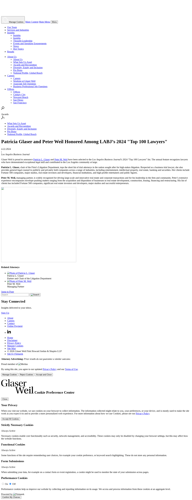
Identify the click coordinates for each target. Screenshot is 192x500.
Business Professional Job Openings (30, 86)
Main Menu (44, 22)
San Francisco (20, 102)
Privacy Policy (14, 343)
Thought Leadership (22, 41)
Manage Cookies (15, 346)
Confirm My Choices (11, 497)
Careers (10, 75)
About (10, 318)
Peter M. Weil (61, 159)
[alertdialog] (96, 439)
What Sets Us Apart (22, 62)
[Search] (2, 109)
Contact (11, 323)
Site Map (11, 348)
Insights (11, 32)
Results (10, 51)
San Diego (18, 100)
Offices (10, 89)
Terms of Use (71, 369)
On (6, 484)
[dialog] (96, 372)
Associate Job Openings (24, 83)
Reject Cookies (26, 374)
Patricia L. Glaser (41, 159)
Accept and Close (44, 374)
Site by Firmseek (15, 354)
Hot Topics (18, 49)
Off (14, 484)
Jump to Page (7, 291)
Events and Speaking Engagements (29, 43)
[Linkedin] (9, 332)
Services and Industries (18, 30)
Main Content (31, 22)
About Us (11, 56)
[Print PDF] (3, 118)
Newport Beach (20, 97)
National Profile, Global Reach (27, 73)
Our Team (12, 27)
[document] (96, 439)
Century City (19, 94)
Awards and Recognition (25, 65)
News (16, 46)
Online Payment (14, 326)
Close (4, 399)
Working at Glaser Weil (24, 81)
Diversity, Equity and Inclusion (28, 67)
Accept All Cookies (10, 419)
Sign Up (5, 313)
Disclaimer (12, 340)
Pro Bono (17, 70)
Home (10, 337)
